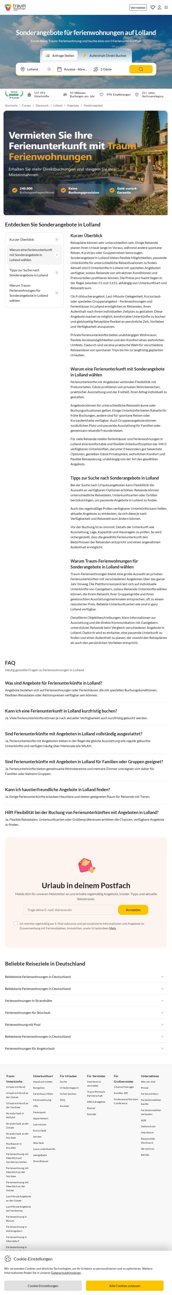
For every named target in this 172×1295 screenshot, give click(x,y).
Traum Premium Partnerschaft (96, 1093)
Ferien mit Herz (150, 1093)
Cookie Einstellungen (43, 1286)
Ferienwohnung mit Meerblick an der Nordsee (17, 1172)
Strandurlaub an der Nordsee (17, 1135)
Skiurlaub (38, 1142)
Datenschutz (148, 1126)
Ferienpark (39, 1112)
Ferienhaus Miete (43, 1093)
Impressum (147, 1132)
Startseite (11, 105)
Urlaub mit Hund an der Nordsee (17, 1105)
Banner (91, 1108)
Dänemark (42, 105)
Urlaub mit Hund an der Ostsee (17, 1095)
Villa (35, 1106)
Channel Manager (124, 1086)
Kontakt (64, 1106)
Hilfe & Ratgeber (96, 1101)
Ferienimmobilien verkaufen (151, 1112)
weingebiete (40, 1155)
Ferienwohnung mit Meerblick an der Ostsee (17, 1186)
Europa (26, 105)
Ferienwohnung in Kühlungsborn (16, 1228)
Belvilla (145, 1154)
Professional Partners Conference (126, 1101)
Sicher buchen (68, 1093)
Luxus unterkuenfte (44, 1149)
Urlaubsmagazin (69, 1087)
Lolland (57, 105)
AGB (143, 1120)
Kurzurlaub (39, 1130)
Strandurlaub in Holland (15, 1115)
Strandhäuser (40, 1161)
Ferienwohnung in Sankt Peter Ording (17, 1249)
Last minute (39, 1124)
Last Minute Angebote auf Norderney (18, 1208)
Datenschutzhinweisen (66, 1272)
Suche (63, 1081)
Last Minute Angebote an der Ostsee (18, 1198)
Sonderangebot (93, 105)
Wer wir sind (148, 1081)
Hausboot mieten (43, 1081)
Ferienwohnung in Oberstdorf (16, 1239)
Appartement (40, 1118)
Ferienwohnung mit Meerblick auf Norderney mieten (17, 1158)
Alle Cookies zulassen (124, 1286)
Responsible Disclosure (148, 1140)
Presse (144, 1087)
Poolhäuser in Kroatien (14, 1145)
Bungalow (39, 1087)
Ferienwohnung (42, 1099)
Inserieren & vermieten (94, 1083)
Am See (37, 1136)
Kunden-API (121, 1093)
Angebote (73, 105)
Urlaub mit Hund (15, 1086)
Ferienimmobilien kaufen (151, 1101)
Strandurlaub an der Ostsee (17, 1125)
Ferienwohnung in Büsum (16, 1218)
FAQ (62, 1099)
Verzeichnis (147, 1148)
